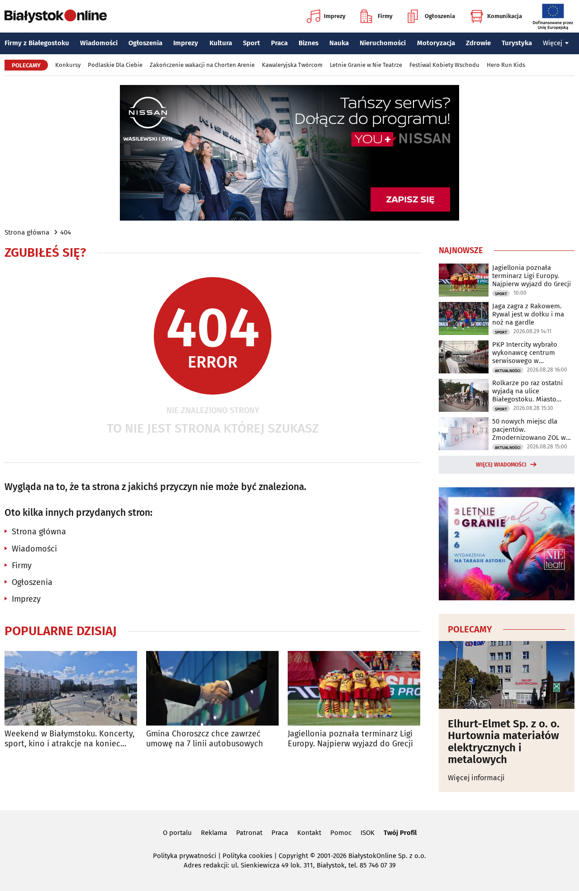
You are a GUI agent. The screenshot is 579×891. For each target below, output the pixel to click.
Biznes (308, 43)
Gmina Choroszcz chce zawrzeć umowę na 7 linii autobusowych (204, 739)
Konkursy (68, 65)
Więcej (552, 43)
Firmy (385, 16)
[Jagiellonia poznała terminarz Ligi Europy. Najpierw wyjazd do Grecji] (354, 688)
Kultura (220, 43)
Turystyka (517, 43)
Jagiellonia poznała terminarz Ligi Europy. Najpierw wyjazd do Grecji (350, 739)
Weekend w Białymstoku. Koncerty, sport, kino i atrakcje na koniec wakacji (69, 739)
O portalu (177, 833)
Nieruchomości (383, 43)
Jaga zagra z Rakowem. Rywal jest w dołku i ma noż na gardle (528, 314)
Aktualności (508, 370)
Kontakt (309, 833)
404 (65, 232)
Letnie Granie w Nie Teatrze (366, 65)
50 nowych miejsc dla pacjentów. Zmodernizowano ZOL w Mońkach (529, 429)
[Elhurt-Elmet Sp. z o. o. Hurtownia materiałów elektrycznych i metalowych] (506, 675)
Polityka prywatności (184, 856)
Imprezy (335, 16)
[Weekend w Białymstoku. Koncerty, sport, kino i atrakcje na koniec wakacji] (71, 688)
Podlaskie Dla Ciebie (115, 65)
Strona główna (27, 232)
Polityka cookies (247, 856)
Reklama (214, 833)
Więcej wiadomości (501, 465)
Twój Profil (400, 833)
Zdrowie (478, 43)
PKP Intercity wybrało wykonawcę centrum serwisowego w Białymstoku (524, 352)
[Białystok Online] (56, 16)
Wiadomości (99, 43)
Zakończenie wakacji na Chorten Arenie (202, 65)
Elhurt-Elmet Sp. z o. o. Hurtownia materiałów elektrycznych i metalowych (504, 742)
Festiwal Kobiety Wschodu (444, 65)
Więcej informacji (476, 777)
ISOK (368, 833)
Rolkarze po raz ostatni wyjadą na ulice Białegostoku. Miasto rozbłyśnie (527, 391)
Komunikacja (504, 16)
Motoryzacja (436, 43)
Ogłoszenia (440, 16)
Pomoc (340, 833)
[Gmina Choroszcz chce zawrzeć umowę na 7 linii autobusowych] (212, 688)
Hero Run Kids (506, 65)
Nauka (339, 43)
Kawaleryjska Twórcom (292, 65)
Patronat (249, 833)
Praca (279, 43)
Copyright (293, 856)
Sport (251, 43)
